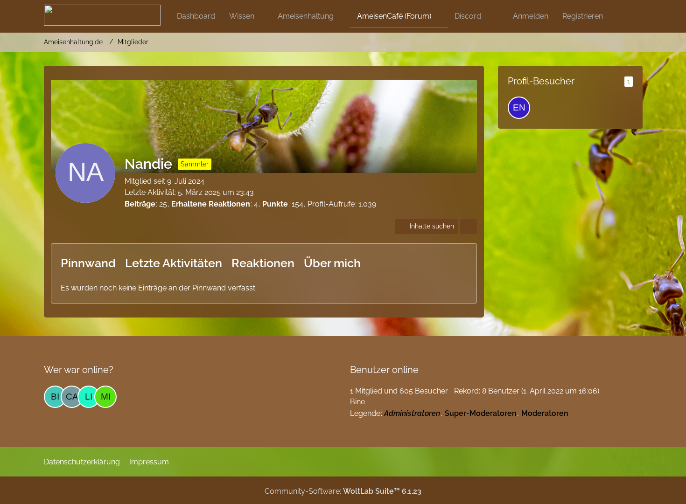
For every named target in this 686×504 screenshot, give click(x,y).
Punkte (275, 204)
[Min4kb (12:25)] (105, 397)
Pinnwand (88, 263)
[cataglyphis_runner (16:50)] (72, 397)
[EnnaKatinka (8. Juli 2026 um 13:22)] (519, 108)
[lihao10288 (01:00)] (88, 397)
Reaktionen (262, 263)
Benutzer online (384, 369)
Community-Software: (343, 491)
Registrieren (582, 16)
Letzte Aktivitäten (173, 263)
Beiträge (140, 204)
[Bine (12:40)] (55, 397)
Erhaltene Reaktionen (210, 204)
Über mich (332, 263)
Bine (357, 401)
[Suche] (626, 16)
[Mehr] (468, 226)
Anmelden (530, 16)
